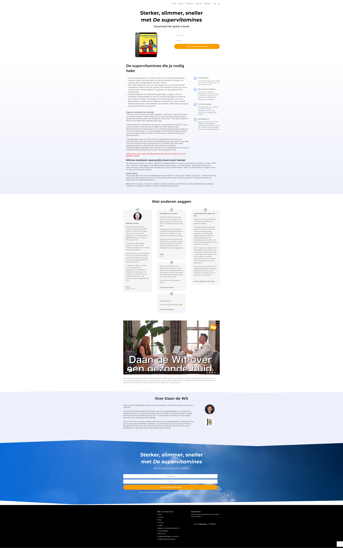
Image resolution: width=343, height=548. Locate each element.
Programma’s (189, 3)
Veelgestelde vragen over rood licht (168, 536)
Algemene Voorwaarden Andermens (168, 528)
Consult (160, 517)
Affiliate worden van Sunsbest (167, 539)
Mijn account (162, 533)
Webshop (207, 3)
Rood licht (199, 3)
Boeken (181, 3)
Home (174, 3)
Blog (159, 520)
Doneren (161, 522)
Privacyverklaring (163, 531)
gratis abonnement (203, 514)
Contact (160, 525)
